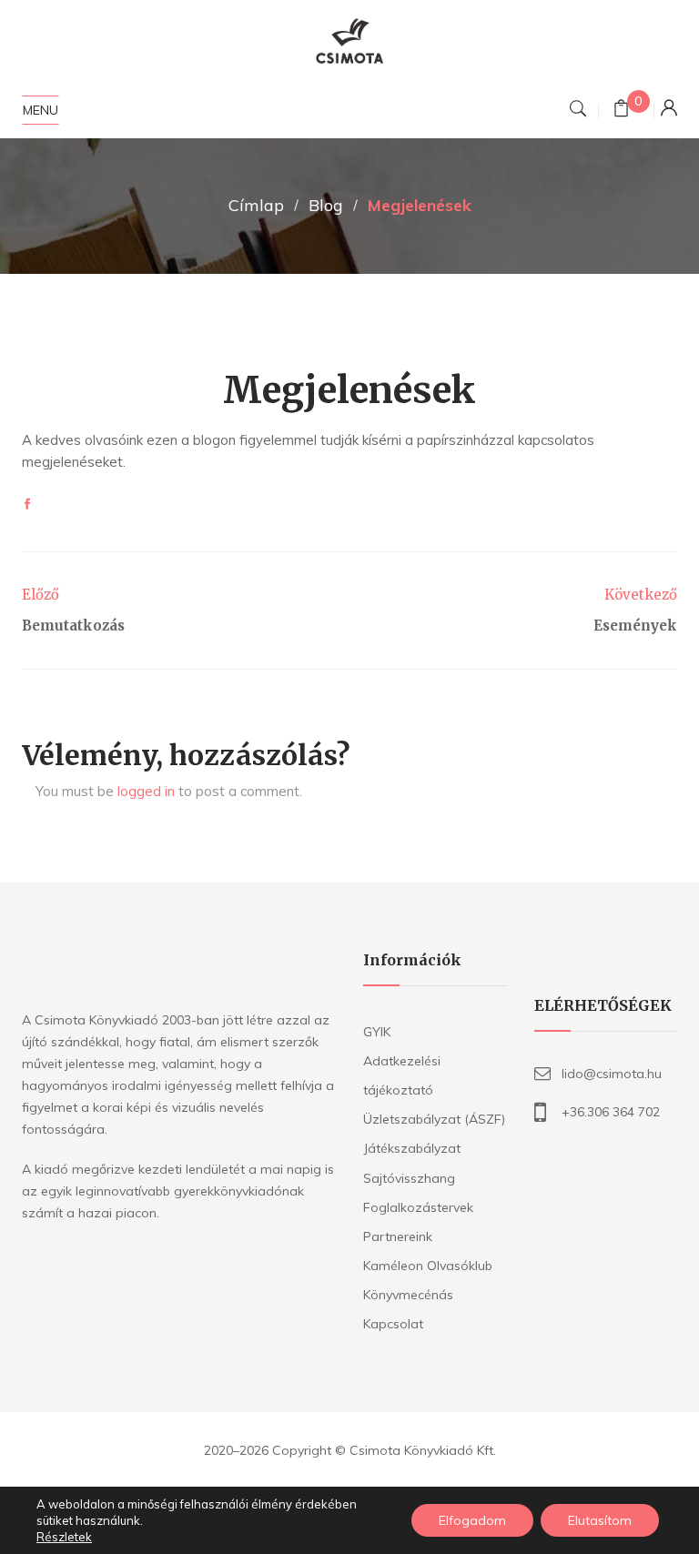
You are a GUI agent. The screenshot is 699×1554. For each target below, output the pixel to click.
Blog (326, 205)
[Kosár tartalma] (621, 110)
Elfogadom (472, 1520)
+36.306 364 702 (611, 1112)
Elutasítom (600, 1520)
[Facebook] (27, 504)
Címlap (256, 205)
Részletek (64, 1536)
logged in (146, 791)
